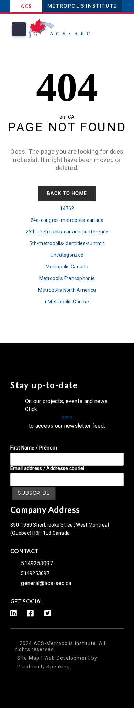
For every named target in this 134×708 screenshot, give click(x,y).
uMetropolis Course (67, 301)
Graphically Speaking (43, 666)
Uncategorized (67, 255)
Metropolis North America (67, 290)
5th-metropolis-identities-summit (67, 243)
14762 (67, 208)
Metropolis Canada (67, 266)
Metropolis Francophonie (67, 278)
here (67, 417)
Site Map (28, 658)
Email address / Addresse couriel (47, 468)
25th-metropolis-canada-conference (67, 232)
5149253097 (37, 563)
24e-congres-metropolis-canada (67, 220)
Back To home (67, 193)
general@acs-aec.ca (46, 583)
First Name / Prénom (33, 448)
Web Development (67, 658)
